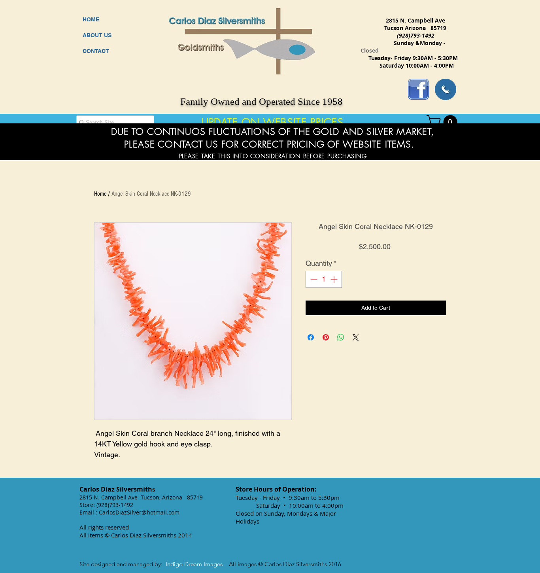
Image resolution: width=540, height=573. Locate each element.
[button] (444, 122)
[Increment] (335, 279)
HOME (91, 19)
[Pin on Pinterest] (325, 337)
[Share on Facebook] (310, 337)
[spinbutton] (324, 279)
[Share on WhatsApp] (341, 337)
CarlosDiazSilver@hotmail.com (139, 512)
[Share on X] (356, 337)
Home (100, 193)
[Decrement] (313, 279)
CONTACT (96, 51)
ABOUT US (97, 35)
